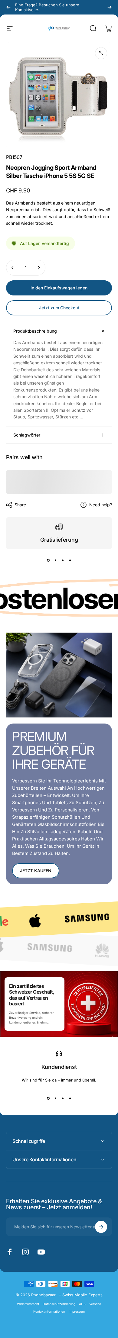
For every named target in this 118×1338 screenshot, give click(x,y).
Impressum (77, 1312)
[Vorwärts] (109, 7)
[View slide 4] (70, 560)
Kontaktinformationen (49, 1312)
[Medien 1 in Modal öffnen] (101, 53)
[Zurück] (8, 7)
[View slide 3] (62, 560)
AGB (82, 1304)
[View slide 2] (55, 560)
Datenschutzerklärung (59, 1304)
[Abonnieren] (101, 1227)
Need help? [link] (100, 504)
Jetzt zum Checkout (59, 307)
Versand (95, 1304)
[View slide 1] (48, 560)
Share (20, 504)
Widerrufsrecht (28, 1304)
